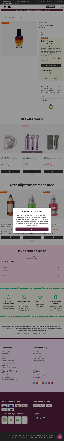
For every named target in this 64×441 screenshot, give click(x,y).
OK (32, 229)
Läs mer (34, 225)
